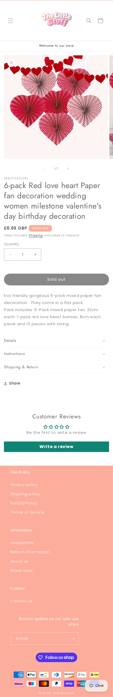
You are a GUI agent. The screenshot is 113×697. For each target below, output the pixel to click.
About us (19, 561)
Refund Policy (24, 503)
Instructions (22, 542)
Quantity (11, 244)
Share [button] (14, 383)
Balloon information (30, 552)
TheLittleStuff (63, 693)
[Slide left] (45, 168)
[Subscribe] (73, 638)
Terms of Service (27, 512)
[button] (10, 20)
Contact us (22, 601)
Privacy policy (24, 484)
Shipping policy (25, 494)
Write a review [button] (56, 447)
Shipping (36, 235)
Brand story (22, 570)
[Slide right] (68, 168)
